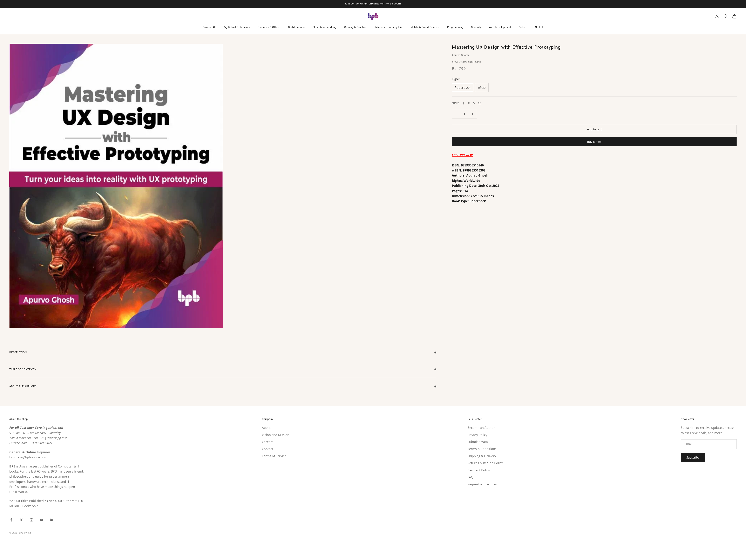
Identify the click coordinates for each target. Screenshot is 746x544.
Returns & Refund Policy (485, 463)
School (523, 27)
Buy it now (594, 141)
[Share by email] (479, 103)
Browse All (209, 27)
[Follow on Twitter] (21, 520)
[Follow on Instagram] (31, 520)
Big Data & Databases (236, 27)
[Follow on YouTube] (42, 520)
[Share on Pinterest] (474, 103)
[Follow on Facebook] (11, 520)
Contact (267, 449)
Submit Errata (477, 442)
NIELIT (539, 27)
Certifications (296, 27)
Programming (455, 27)
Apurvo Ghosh (460, 55)
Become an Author (481, 428)
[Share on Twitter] (468, 103)
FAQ (470, 477)
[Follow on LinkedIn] (52, 520)
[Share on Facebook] (463, 103)
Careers (267, 442)
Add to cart (594, 129)
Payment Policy (478, 470)
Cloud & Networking (324, 27)
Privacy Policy (477, 435)
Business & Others (269, 27)
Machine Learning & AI (389, 27)
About (266, 428)
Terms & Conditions (482, 449)
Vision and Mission (275, 435)
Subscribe (692, 457)
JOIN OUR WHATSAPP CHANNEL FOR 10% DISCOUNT (373, 4)
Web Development (500, 27)
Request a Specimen (482, 484)
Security (476, 27)
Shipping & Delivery (481, 456)
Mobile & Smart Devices (425, 27)
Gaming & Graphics (356, 27)
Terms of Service (274, 456)
